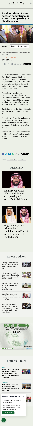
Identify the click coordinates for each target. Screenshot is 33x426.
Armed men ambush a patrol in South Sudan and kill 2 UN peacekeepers (10, 286)
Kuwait (22, 159)
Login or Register (8, 412)
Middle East (5, 382)
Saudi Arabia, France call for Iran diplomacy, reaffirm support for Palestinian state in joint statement (11, 373)
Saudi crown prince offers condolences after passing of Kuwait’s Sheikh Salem (15, 195)
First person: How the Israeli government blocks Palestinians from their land (11, 387)
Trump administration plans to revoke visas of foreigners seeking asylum (10, 265)
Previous (2, 33)
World (4, 367)
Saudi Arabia (12, 159)
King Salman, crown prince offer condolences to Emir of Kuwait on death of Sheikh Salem (16, 231)
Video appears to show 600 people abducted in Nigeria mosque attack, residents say (10, 276)
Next (30, 33)
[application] (16, 33)
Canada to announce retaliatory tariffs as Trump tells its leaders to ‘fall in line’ (11, 297)
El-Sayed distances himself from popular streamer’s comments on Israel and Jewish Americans (10, 308)
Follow (28, 64)
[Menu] (2, 3)
